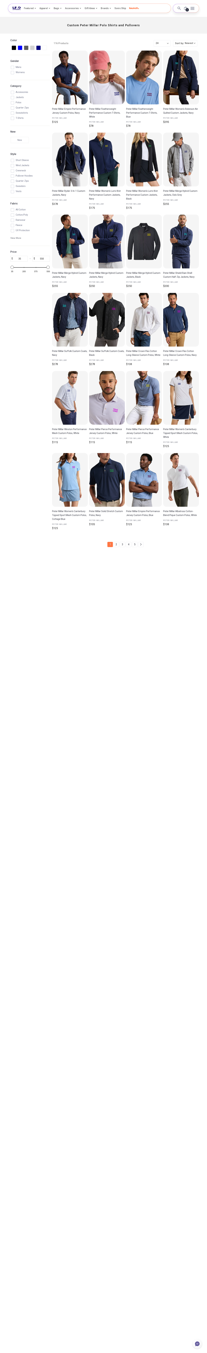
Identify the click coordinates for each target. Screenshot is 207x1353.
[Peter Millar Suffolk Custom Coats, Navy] (70, 320)
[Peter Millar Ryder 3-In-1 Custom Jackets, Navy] (70, 159)
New (13, 131)
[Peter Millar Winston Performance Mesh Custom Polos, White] (70, 398)
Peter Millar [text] (59, 118)
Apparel (43, 8)
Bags (56, 8)
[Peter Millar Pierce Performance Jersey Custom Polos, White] (107, 398)
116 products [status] (61, 43)
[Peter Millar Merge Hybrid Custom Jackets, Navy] (70, 241)
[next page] (141, 544)
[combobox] (185, 43)
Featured (29, 8)
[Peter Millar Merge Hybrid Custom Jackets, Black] (144, 241)
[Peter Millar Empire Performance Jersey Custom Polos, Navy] (70, 77)
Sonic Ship (120, 8)
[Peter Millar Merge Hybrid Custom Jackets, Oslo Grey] (181, 159)
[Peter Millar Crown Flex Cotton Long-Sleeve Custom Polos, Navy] (181, 320)
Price (13, 251)
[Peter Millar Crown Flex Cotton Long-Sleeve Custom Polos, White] (144, 320)
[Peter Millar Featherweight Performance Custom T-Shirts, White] (107, 77)
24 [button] (157, 43)
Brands (105, 8)
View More (15, 238)
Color (13, 40)
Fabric (14, 203)
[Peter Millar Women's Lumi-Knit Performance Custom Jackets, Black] (144, 159)
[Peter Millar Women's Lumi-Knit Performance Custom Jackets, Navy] (107, 159)
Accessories (72, 8)
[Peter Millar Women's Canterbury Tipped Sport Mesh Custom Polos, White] (181, 398)
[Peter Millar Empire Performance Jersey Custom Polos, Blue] (144, 480)
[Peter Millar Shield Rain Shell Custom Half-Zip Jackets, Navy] (181, 241)
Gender (14, 61)
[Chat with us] (197, 1344)
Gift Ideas (90, 8)
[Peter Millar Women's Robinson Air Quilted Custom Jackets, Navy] (181, 77)
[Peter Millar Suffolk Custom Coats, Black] (107, 320)
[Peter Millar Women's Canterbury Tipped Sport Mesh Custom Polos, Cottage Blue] (70, 480)
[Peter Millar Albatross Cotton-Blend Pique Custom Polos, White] (181, 480)
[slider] (12, 267)
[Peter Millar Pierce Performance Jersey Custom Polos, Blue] (144, 398)
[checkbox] (14, 48)
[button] (134, 8)
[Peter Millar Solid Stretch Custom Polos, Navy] (107, 480)
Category (15, 86)
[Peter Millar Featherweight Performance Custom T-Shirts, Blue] (144, 77)
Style (13, 154)
